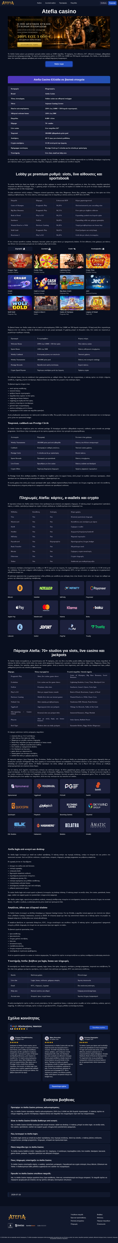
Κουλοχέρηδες (96, 249)
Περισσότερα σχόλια (59, 1086)
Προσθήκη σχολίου (98, 1027)
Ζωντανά (44, 249)
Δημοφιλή (18, 249)
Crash (70, 249)
